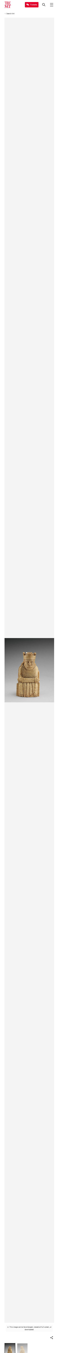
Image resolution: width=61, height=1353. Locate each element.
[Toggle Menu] (51, 4)
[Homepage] (8, 5)
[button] (51, 1337)
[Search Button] (43, 4)
